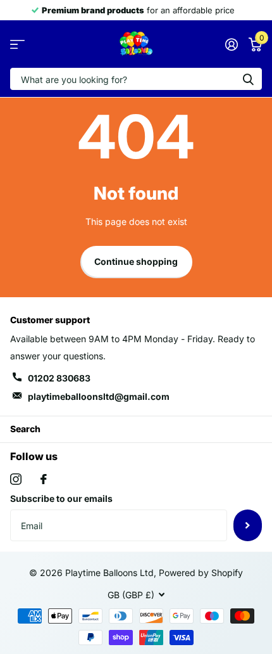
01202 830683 (59, 378)
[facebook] (43, 479)
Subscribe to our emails (61, 498)
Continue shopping (136, 261)
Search (25, 428)
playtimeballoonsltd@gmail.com (99, 396)
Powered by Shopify (201, 572)
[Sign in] (231, 44)
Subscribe (247, 525)
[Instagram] (16, 479)
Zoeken (248, 79)
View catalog (17, 44)
